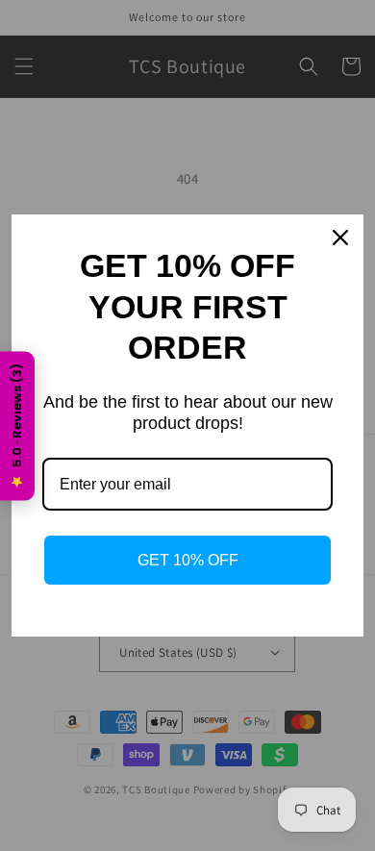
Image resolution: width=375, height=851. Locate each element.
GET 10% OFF (188, 560)
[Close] (340, 237)
